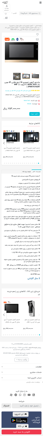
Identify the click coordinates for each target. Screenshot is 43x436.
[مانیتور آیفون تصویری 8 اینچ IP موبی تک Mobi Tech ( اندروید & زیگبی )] (11, 136)
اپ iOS (21, 426)
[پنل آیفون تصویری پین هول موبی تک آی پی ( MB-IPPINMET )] (31, 308)
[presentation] (39, 143)
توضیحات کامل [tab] (36, 172)
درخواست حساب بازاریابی (33, 382)
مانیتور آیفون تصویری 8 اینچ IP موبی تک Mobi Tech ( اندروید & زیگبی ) (12, 150)
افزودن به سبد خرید (21, 432)
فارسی (14, 13)
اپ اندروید (19, 414)
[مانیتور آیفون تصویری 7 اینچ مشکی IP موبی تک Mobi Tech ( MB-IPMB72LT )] (11, 308)
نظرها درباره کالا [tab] (26, 172)
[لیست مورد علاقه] (5, 14)
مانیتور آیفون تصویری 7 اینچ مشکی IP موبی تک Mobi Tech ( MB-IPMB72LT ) (12, 322)
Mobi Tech (27, 101)
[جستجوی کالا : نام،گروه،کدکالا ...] (39, 13)
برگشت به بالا (22, 360)
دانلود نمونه (34, 114)
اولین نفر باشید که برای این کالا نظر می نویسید (18, 91)
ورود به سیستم (6, 9)
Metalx (29, 104)
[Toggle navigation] (25, 2)
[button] (37, 39)
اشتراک (6, 405)
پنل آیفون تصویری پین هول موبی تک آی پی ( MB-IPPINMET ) (32, 322)
